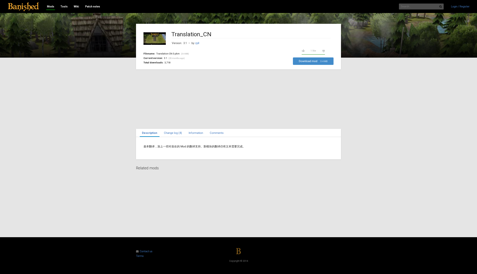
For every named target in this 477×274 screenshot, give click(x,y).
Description (149, 133)
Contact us (146, 251)
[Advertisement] (238, 99)
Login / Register (460, 6)
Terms (140, 255)
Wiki (76, 6)
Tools (64, 6)
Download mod (313, 61)
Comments (217, 133)
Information (196, 133)
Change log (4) (173, 133)
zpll (197, 43)
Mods (50, 6)
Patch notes (92, 6)
